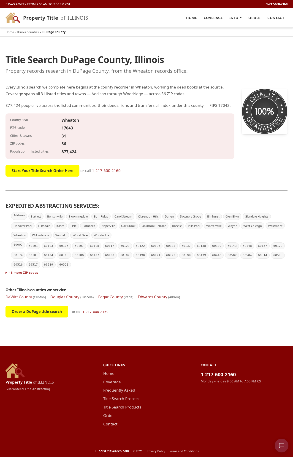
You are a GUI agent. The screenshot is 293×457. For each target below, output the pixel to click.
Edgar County (110, 296)
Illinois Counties (28, 32)
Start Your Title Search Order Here (42, 170)
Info (234, 17)
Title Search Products (122, 407)
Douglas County (64, 296)
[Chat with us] (281, 445)
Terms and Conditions (184, 451)
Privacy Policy (156, 451)
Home (191, 17)
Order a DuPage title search (37, 311)
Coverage (213, 17)
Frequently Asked (119, 390)
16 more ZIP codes (23, 272)
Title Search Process (121, 398)
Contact (275, 17)
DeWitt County (18, 296)
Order (254, 17)
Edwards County (152, 296)
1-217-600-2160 (277, 4)
